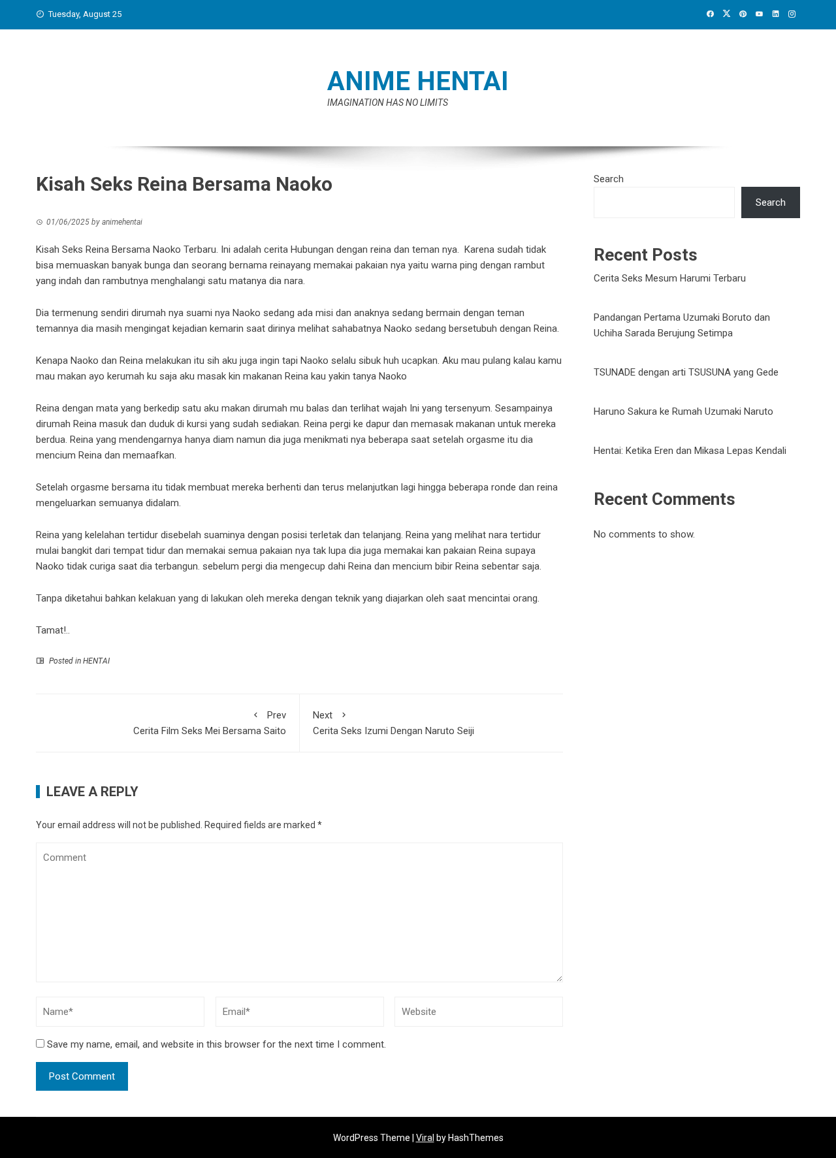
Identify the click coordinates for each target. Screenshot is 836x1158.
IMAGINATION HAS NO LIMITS (387, 102)
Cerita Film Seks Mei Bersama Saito (209, 723)
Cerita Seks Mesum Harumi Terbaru (670, 278)
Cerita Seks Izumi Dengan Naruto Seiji (393, 723)
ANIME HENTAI (418, 81)
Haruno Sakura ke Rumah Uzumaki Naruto (683, 411)
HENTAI (96, 661)
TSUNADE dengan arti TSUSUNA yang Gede (686, 372)
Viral (425, 1138)
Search (609, 179)
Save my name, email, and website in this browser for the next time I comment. (216, 1044)
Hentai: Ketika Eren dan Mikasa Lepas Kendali (690, 451)
